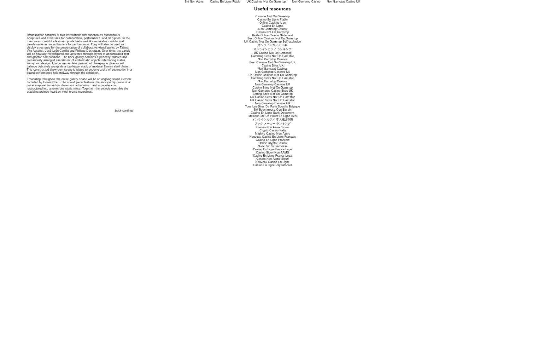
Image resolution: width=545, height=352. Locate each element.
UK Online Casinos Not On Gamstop (273, 75)
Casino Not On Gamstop (272, 32)
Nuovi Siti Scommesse (273, 146)
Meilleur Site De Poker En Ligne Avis (273, 116)
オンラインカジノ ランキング (272, 49)
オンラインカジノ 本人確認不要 (272, 119)
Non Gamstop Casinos (273, 59)
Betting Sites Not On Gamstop (273, 93)
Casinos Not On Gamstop (272, 16)
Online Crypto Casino (273, 143)
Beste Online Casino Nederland (272, 35)
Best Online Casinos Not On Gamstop (273, 38)
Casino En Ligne (272, 25)
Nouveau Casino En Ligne (272, 162)
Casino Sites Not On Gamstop (273, 87)
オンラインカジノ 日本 (272, 45)
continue (127, 110)
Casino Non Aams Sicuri (272, 127)
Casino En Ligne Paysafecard (272, 165)
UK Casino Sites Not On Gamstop (272, 97)
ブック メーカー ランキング (272, 123)
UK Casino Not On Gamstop (272, 53)
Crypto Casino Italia (273, 130)
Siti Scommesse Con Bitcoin (272, 109)
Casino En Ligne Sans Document (272, 112)
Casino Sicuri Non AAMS (272, 152)
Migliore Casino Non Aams (272, 133)
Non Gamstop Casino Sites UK (272, 90)
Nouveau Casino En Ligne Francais (272, 136)
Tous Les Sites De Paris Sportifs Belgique (272, 106)
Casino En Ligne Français (273, 139)
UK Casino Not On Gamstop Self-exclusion (272, 41)
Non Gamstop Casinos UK (272, 71)
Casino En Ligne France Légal (272, 149)
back (118, 110)
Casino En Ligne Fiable (272, 19)
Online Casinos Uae (273, 22)
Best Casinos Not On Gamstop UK (272, 62)
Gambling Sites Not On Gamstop (272, 56)
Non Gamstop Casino (272, 29)
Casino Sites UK (273, 65)
